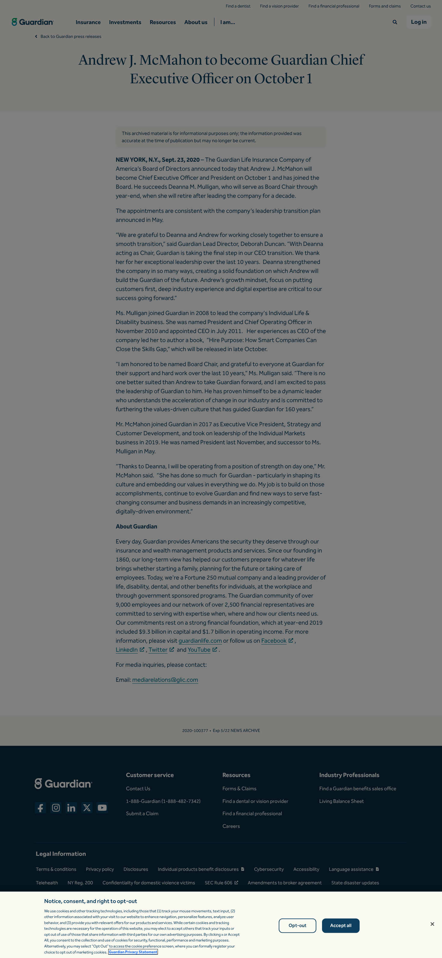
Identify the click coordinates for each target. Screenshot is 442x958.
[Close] (432, 924)
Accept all (341, 926)
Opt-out (297, 926)
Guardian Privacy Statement (133, 952)
